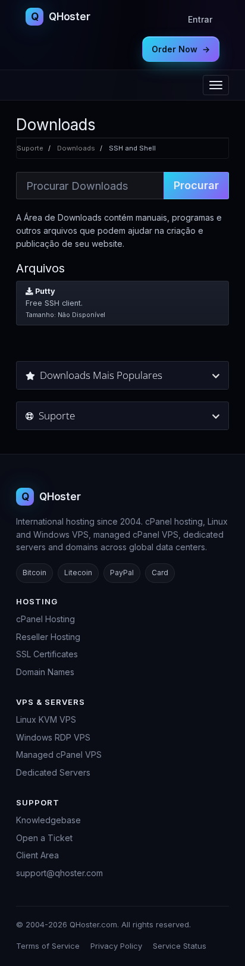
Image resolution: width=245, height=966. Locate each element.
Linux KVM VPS (46, 719)
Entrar (200, 19)
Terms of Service (48, 946)
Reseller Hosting (48, 637)
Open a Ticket (44, 838)
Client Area (37, 855)
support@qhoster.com (59, 873)
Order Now (181, 49)
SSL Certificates (47, 654)
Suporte (30, 148)
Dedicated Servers (53, 772)
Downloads (76, 148)
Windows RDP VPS (53, 737)
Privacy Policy (116, 946)
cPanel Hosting (45, 619)
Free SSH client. (65, 303)
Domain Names (45, 672)
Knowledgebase (48, 820)
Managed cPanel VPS (59, 754)
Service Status (179, 946)
